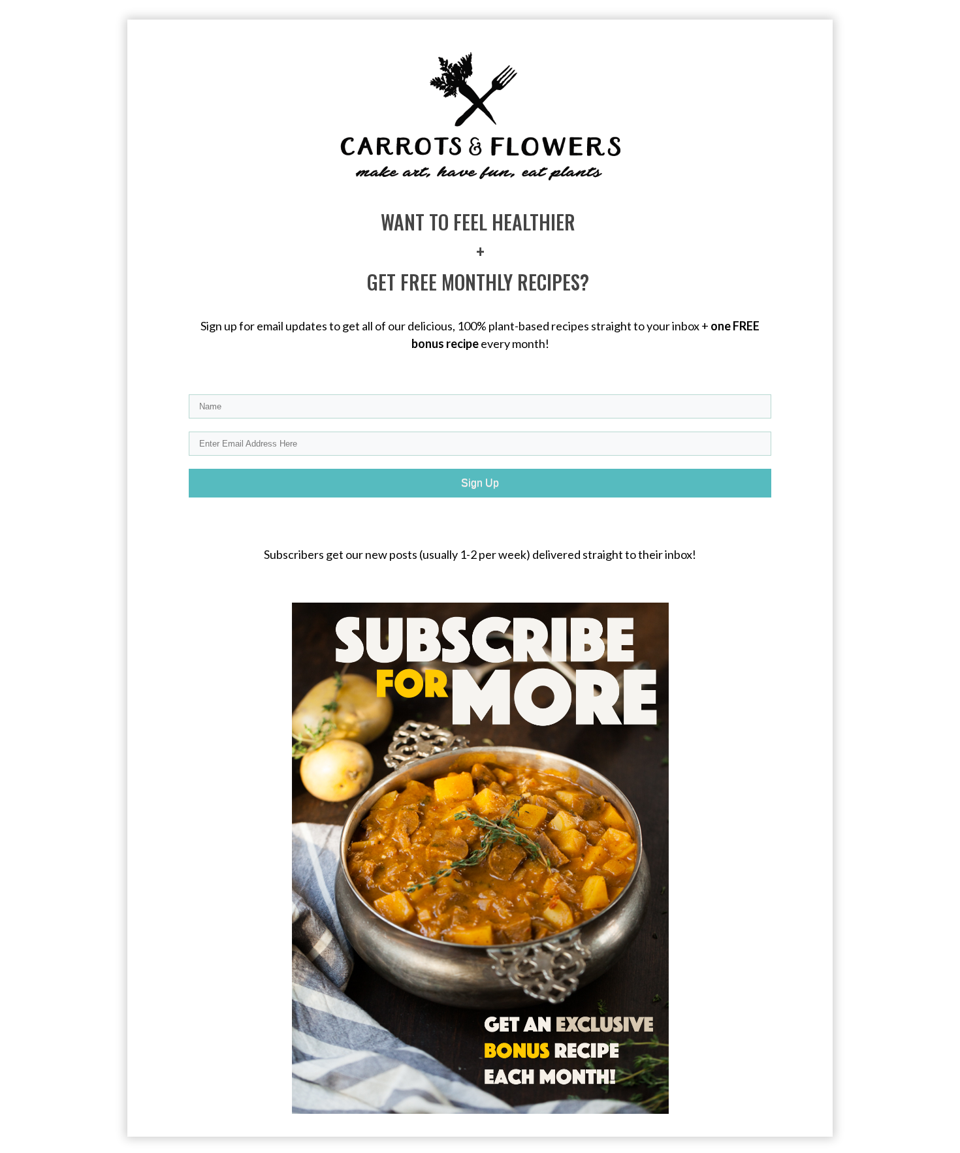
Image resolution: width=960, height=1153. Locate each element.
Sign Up (480, 482)
